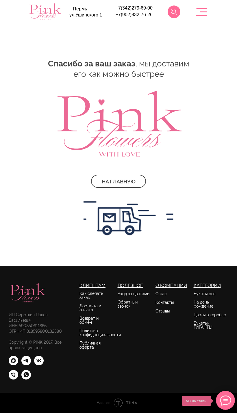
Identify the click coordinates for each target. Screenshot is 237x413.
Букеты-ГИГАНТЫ (203, 325)
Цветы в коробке (210, 314)
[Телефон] (13, 377)
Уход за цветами (133, 293)
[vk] (39, 363)
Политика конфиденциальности (100, 332)
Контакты (164, 302)
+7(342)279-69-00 (134, 7)
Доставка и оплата (90, 308)
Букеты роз (204, 293)
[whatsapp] (26, 377)
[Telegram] (26, 363)
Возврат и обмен (89, 320)
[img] (174, 11)
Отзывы (162, 311)
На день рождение (203, 304)
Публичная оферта (90, 345)
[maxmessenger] (13, 363)
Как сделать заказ (91, 295)
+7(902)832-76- (131, 14)
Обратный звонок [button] (128, 304)
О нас (161, 293)
